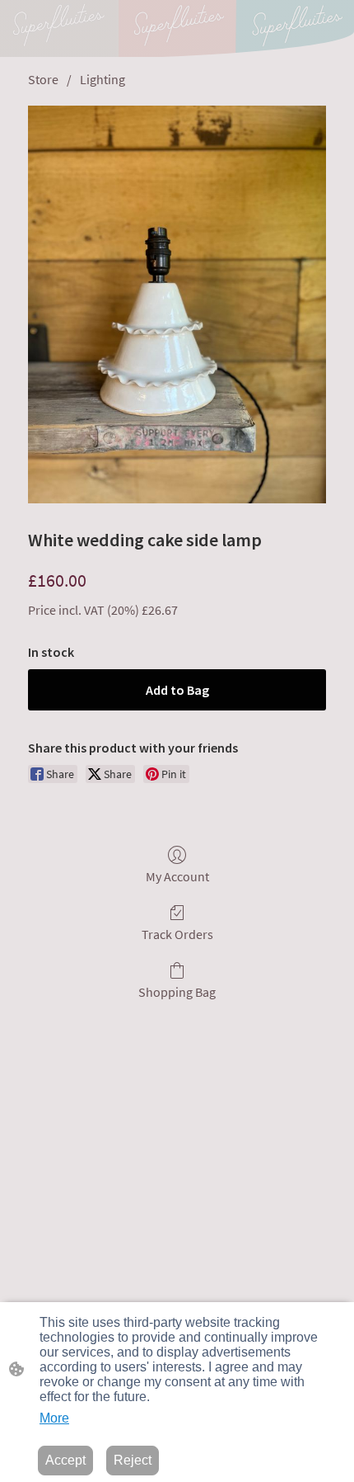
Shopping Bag (177, 992)
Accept (65, 1460)
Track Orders (177, 934)
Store (43, 79)
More (54, 1418)
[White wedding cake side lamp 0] (177, 305)
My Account (177, 876)
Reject (132, 1460)
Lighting (102, 79)
